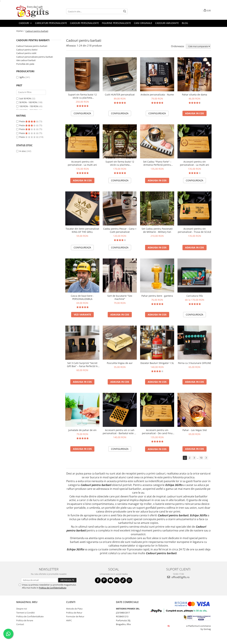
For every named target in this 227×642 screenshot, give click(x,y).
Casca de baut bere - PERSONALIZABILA (82, 297)
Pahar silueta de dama (194, 94)
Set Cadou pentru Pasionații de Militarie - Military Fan (157, 230)
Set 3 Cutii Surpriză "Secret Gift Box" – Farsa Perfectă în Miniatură (82, 364)
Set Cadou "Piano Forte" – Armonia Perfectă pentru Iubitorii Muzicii (157, 163)
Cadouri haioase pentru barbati (31, 45)
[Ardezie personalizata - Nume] (157, 74)
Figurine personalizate (116, 23)
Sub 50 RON (25, 98)
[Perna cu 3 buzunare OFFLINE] (194, 343)
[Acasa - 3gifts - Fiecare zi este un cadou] (33, 11)
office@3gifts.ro (180, 577)
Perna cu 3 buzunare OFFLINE (194, 363)
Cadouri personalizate (84, 23)
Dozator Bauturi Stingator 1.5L (157, 363)
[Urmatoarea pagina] (206, 458)
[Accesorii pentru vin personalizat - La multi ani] (82, 141)
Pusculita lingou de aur (120, 363)
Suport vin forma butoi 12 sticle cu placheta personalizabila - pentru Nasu (82, 96)
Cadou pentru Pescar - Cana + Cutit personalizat (119, 230)
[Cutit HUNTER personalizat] (120, 74)
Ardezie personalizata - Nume (157, 94)
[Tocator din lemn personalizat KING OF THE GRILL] (82, 208)
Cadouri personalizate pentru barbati (34, 56)
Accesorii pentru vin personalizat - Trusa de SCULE (194, 230)
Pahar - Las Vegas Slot (194, 430)
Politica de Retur (74, 612)
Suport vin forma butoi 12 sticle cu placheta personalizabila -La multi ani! (120, 163)
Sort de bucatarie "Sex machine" (119, 297)
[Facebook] (98, 580)
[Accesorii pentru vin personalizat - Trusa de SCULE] (194, 208)
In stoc (22, 151)
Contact (20, 624)
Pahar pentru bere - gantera (157, 295)
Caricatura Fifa (194, 295)
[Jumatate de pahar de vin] (82, 410)
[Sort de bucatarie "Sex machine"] (120, 275)
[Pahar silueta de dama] (194, 74)
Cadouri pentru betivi (26, 49)
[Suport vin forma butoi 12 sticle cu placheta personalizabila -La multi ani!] (120, 141)
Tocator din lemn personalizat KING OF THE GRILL (82, 230)
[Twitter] (117, 580)
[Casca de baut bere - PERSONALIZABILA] (82, 275)
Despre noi (21, 608)
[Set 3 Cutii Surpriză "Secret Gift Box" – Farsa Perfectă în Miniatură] (82, 343)
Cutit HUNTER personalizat (120, 94)
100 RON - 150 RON (28, 106)
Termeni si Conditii (25, 612)
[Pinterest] (104, 580)
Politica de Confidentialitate (52, 587)
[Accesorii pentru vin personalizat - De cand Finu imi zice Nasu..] (157, 410)
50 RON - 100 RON (28, 102)
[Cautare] (125, 11)
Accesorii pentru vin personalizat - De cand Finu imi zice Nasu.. (157, 431)
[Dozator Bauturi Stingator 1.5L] (157, 343)
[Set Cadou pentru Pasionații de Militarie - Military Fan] (157, 208)
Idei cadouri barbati (26, 60)
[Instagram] (129, 580)
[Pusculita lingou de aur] (120, 343)
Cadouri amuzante (167, 23)
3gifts (22, 77)
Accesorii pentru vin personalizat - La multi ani (82, 163)
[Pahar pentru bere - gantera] (157, 275)
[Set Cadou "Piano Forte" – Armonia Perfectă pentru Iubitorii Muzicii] (157, 141)
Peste (22, 121)
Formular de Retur (75, 616)
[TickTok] (123, 580)
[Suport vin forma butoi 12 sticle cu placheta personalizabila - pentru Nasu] (82, 74)
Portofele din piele (25, 63)
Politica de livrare (24, 620)
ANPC (69, 620)
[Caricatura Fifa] (194, 275)
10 (201, 457)
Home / (20, 31)
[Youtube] (110, 580)
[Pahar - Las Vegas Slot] (194, 410)
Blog (185, 23)
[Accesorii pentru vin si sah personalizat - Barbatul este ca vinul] (120, 410)
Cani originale (143, 23)
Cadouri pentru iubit (26, 53)
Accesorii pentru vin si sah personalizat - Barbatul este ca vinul (120, 431)
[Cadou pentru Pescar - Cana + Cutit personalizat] (120, 208)
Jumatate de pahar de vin (82, 430)
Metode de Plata (74, 608)
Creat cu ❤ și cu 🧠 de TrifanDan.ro (168, 625)
